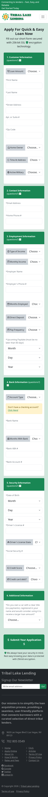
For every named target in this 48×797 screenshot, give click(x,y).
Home (7, 748)
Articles (32, 751)
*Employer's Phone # (16, 284)
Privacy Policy (35, 757)
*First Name (11, 80)
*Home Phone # (13, 215)
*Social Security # (14, 551)
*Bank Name (12, 420)
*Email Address (13, 203)
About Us (9, 754)
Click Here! (13, 410)
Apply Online (11, 751)
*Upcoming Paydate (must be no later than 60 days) (22, 341)
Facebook (8, 765)
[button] (20, 60)
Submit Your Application (25, 640)
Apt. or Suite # (12, 117)
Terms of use (8, 791)
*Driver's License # (15, 525)
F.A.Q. (31, 748)
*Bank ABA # (12, 448)
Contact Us (34, 760)
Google (7, 768)
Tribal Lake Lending (30, 786)
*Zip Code (10, 129)
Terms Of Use (35, 754)
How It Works (11, 757)
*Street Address (13, 104)
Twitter (7, 771)
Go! (43, 686)
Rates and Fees (12, 760)
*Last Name (11, 92)
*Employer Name (14, 271)
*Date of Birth (12, 495)
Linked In (8, 774)
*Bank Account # (14, 461)
